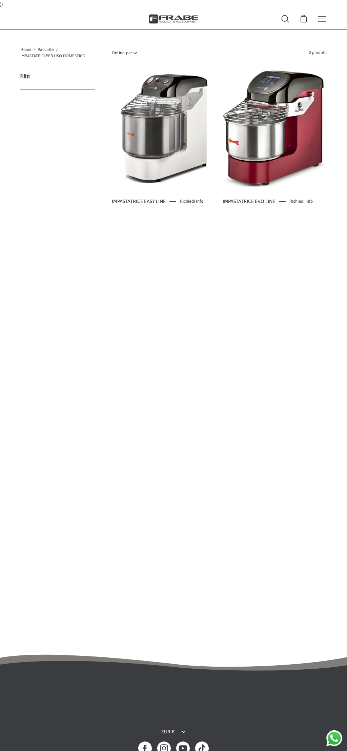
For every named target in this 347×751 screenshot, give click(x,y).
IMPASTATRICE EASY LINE (139, 201)
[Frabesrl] (173, 19)
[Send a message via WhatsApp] (334, 738)
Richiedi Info (191, 201)
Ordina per (122, 52)
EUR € (168, 731)
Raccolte (46, 49)
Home (25, 49)
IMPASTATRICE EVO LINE (249, 201)
